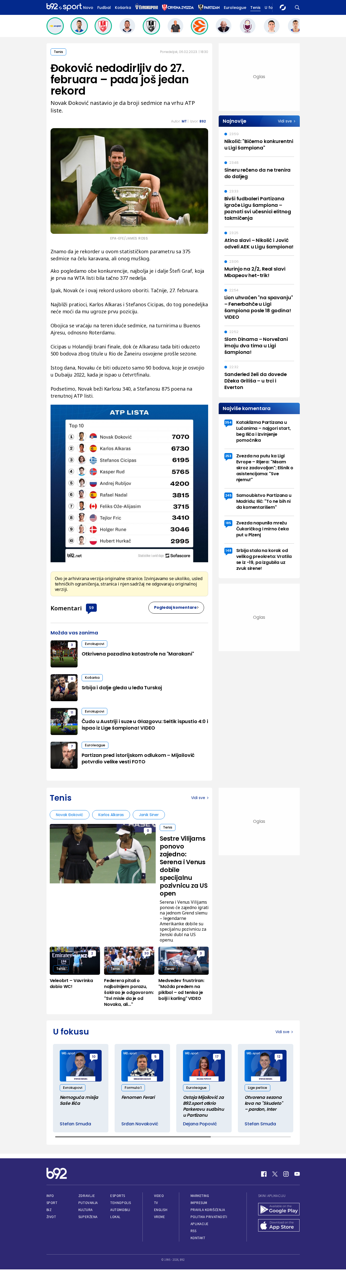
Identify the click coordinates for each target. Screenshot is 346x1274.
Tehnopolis (120, 1202)
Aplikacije (200, 1224)
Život (51, 1217)
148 (228, 550)
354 (228, 422)
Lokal (115, 1217)
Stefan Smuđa (75, 1124)
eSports (117, 1195)
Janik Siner (149, 814)
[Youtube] (297, 1174)
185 (228, 523)
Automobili (120, 1210)
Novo (88, 7)
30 (146, 953)
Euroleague (235, 7)
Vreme (159, 1217)
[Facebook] (264, 1174)
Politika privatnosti (209, 1217)
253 (228, 456)
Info (50, 1195)
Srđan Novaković (139, 1124)
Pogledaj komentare (175, 607)
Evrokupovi (94, 643)
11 (72, 712)
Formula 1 (133, 1087)
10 (93, 1056)
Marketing (200, 1195)
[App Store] (279, 1226)
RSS (194, 1231)
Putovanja (88, 1202)
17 (217, 1056)
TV (156, 1202)
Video (159, 1195)
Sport (52, 1202)
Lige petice (257, 1087)
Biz (49, 1210)
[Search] (297, 7)
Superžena (88, 1217)
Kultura (85, 1210)
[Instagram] (286, 1174)
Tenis (255, 7)
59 (91, 607)
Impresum (199, 1202)
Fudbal (104, 7)
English (161, 1210)
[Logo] (64, 7)
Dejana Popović (200, 1124)
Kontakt (198, 1238)
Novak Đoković (69, 814)
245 (228, 495)
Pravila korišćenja (208, 1210)
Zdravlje (86, 1195)
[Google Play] (279, 1209)
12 (278, 1056)
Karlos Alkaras (111, 814)
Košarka (123, 7)
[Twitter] (275, 1174)
